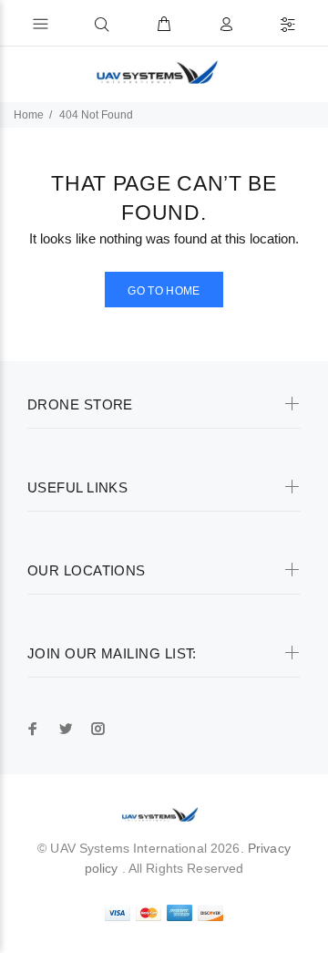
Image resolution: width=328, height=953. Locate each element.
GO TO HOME (164, 291)
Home (29, 115)
